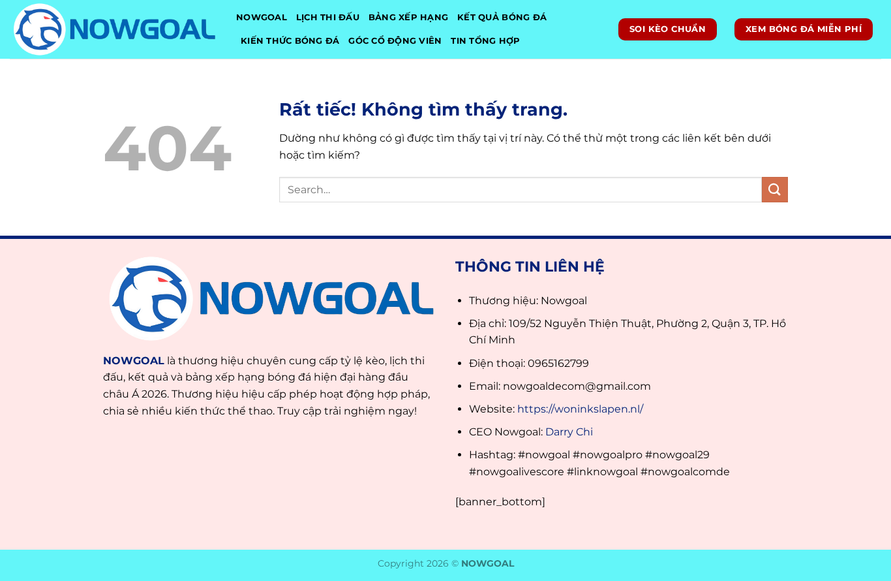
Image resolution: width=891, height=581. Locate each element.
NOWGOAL (261, 17)
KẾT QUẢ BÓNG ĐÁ (502, 17)
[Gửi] (775, 189)
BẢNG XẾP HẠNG (408, 17)
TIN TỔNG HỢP (485, 41)
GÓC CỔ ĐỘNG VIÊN (395, 41)
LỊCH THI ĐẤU (327, 17)
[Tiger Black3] (113, 30)
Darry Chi (569, 432)
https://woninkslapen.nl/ (580, 409)
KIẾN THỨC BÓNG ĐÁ (290, 41)
